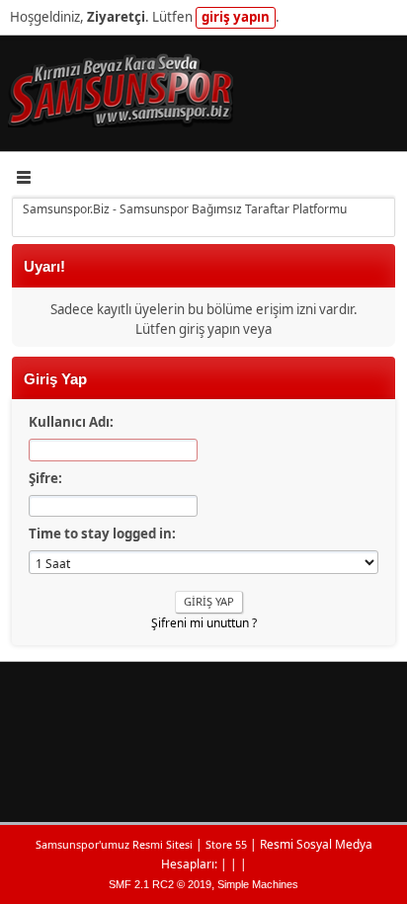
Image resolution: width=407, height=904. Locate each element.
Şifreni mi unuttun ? (204, 623)
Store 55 (226, 844)
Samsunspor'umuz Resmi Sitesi (114, 844)
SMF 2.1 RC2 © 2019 (160, 884)
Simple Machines (257, 884)
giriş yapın (236, 17)
